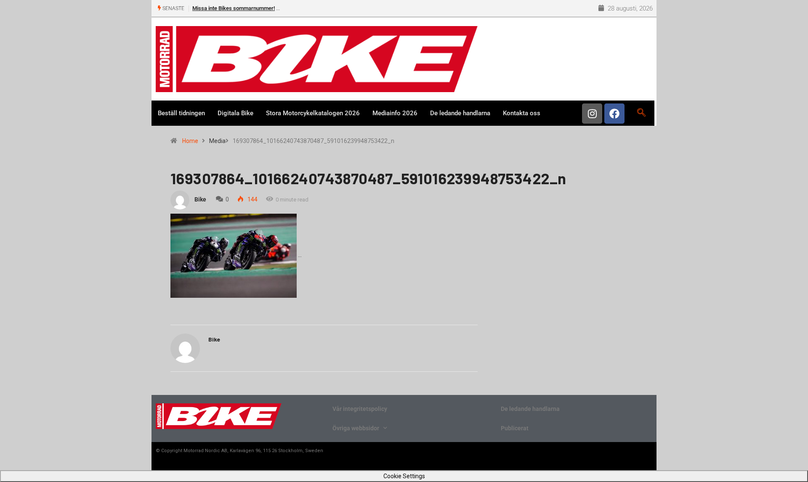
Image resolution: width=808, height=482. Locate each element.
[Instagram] (592, 113)
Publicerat (515, 428)
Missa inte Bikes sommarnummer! (233, 8)
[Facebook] (614, 113)
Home (190, 141)
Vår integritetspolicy (359, 408)
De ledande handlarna (460, 113)
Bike (200, 199)
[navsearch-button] (641, 113)
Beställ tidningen (181, 113)
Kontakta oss (521, 113)
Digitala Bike (235, 113)
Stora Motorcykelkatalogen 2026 (313, 113)
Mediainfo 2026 (394, 113)
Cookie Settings (404, 476)
